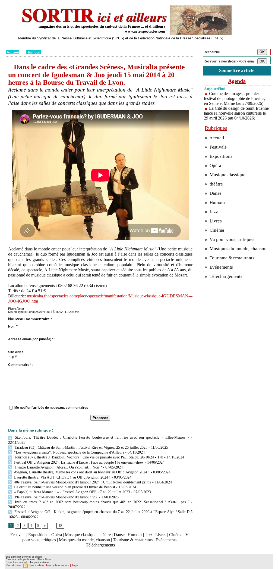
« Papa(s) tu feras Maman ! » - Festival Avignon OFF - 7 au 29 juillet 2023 (71, 492)
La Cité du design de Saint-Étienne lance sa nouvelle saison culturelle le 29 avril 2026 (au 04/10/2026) (236, 113)
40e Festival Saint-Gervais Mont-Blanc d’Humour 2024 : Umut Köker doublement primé (82, 482)
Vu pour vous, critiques (231, 239)
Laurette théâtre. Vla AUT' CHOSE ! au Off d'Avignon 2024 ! (61, 477)
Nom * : (14, 326)
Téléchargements (100, 545)
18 (60, 526)
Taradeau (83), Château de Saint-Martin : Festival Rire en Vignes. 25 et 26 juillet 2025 (80, 447)
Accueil (13, 52)
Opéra (56, 534)
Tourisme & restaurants (133, 539)
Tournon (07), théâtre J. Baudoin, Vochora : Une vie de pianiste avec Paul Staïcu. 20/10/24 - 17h (88, 457)
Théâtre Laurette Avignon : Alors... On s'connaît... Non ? (57, 467)
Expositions (38, 534)
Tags (75, 565)
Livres (160, 534)
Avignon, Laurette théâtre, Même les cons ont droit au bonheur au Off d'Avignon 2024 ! (81, 472)
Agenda (237, 81)
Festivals (17, 534)
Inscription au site (57, 565)
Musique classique (80, 534)
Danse (119, 534)
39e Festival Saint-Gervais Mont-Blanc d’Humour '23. (55, 497)
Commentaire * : (20, 365)
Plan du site (13, 565)
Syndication (36, 565)
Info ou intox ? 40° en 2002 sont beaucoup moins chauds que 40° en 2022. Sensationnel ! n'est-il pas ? (101, 502)
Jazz (148, 534)
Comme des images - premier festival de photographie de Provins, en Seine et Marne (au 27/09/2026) (234, 98)
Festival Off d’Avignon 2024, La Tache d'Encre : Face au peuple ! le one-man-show (78, 462)
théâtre (105, 534)
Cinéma (175, 534)
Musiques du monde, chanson (84, 539)
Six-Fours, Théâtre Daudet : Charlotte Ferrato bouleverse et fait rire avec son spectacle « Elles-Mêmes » (101, 437)
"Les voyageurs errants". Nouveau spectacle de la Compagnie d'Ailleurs (68, 452)
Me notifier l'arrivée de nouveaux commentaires (51, 408)
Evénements (166, 539)
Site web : (15, 352)
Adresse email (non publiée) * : (31, 339)
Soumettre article (236, 70)
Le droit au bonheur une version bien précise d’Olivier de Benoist (64, 487)
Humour (33, 52)
